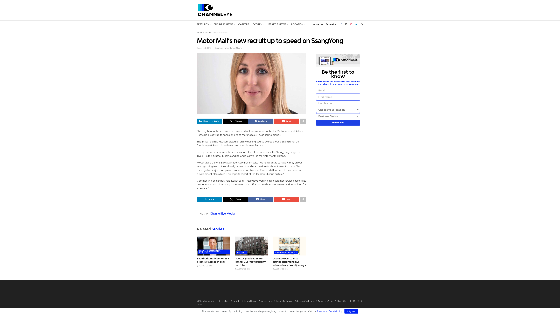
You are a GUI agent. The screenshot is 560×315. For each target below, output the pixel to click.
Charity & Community (286, 253)
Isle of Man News (284, 301)
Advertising (236, 301)
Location (297, 24)
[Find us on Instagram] (351, 24)
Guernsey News (221, 33)
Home (199, 33)
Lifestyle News (276, 24)
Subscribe (331, 24)
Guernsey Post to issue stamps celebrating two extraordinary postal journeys (289, 262)
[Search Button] (362, 24)
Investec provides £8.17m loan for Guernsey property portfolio (250, 262)
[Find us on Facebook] (341, 24)
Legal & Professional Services (210, 252)
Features (203, 24)
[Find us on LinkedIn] (356, 24)
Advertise (318, 24)
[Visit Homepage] (215, 10)
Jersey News (236, 48)
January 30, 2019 (204, 48)
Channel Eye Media (222, 213)
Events (257, 24)
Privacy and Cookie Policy (329, 311)
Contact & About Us (336, 301)
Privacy (321, 301)
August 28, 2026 (205, 266)
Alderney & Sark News (305, 301)
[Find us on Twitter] (346, 24)
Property (241, 253)
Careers (243, 24)
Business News (223, 24)
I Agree (351, 311)
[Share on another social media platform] (303, 121)
